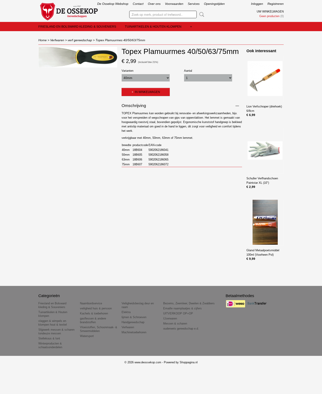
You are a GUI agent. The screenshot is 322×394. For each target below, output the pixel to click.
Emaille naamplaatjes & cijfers (182, 308)
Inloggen (257, 3)
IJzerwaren (170, 318)
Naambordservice (91, 303)
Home (42, 40)
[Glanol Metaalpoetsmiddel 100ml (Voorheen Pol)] (265, 222)
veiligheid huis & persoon (96, 308)
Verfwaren (57, 40)
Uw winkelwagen (270, 11)
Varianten (127, 70)
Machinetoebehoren (134, 332)
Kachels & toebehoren (94, 313)
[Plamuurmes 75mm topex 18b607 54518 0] (77, 57)
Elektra (126, 312)
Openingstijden (214, 3)
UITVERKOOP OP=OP (178, 313)
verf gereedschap (80, 40)
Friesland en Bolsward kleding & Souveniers (77, 26)
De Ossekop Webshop (112, 3)
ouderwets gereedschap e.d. (181, 328)
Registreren (275, 3)
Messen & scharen (175, 323)
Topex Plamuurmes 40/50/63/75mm (120, 40)
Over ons (154, 3)
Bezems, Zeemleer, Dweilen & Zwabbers (189, 303)
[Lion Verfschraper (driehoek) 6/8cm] (265, 78)
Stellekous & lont (49, 338)
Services (194, 3)
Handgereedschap (133, 322)
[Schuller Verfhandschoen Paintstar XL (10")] (265, 150)
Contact (138, 3)
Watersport (87, 336)
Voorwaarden (174, 3)
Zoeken (201, 14)
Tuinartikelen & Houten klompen (153, 26)
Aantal (188, 70)
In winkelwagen (147, 92)
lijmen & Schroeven (134, 317)
